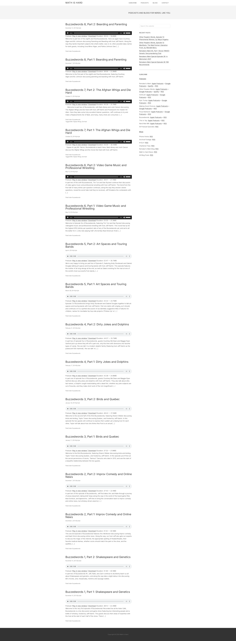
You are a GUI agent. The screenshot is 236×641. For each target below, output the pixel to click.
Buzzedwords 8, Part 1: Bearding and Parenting (95, 59)
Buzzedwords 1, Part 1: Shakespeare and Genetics (97, 591)
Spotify (150, 86)
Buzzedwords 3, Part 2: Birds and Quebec (92, 399)
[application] (98, 33)
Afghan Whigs (77, 121)
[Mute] (124, 33)
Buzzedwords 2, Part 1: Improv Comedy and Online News (98, 516)
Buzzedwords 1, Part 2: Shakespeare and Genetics (98, 557)
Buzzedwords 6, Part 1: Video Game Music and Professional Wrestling (95, 207)
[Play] (68, 33)
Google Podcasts (145, 92)
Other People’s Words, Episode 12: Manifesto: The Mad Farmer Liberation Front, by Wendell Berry (153, 45)
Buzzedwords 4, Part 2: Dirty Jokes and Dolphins (97, 324)
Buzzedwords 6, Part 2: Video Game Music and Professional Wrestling (95, 166)
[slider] (128, 33)
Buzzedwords (76, 51)
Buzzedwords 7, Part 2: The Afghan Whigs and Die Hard (98, 91)
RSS (156, 86)
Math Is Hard (74, 2)
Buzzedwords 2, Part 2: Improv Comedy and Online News (98, 475)
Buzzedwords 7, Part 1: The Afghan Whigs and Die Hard (97, 131)
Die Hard (84, 121)
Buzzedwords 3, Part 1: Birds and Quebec (92, 436)
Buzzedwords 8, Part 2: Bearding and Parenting (96, 24)
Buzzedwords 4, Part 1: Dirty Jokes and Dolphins (96, 361)
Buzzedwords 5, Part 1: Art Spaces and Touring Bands (95, 285)
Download (92, 36)
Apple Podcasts (157, 83)
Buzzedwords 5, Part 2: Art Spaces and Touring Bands (96, 245)
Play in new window (79, 36)
